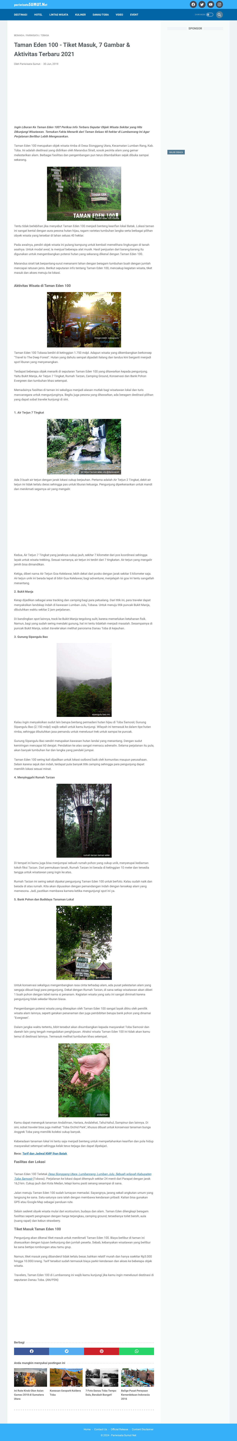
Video (119, 14)
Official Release (119, 1429)
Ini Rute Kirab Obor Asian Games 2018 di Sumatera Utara (29, 1394)
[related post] (30, 1377)
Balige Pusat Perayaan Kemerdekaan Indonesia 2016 (135, 1394)
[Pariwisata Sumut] (33, 4)
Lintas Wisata (58, 14)
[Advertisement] (84, 96)
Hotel (38, 14)
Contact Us (100, 1429)
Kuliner (80, 14)
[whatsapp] (136, 1351)
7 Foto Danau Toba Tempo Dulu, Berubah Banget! (101, 1392)
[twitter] (202, 4)
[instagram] (219, 4)
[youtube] (210, 4)
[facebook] (193, 4)
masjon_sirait (107, 341)
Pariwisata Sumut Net (123, 1435)
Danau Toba (101, 14)
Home (87, 1429)
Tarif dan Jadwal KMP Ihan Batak (44, 1153)
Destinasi (20, 14)
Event (134, 14)
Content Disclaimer (142, 1429)
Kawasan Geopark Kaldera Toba (65, 1392)
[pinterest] (101, 1351)
